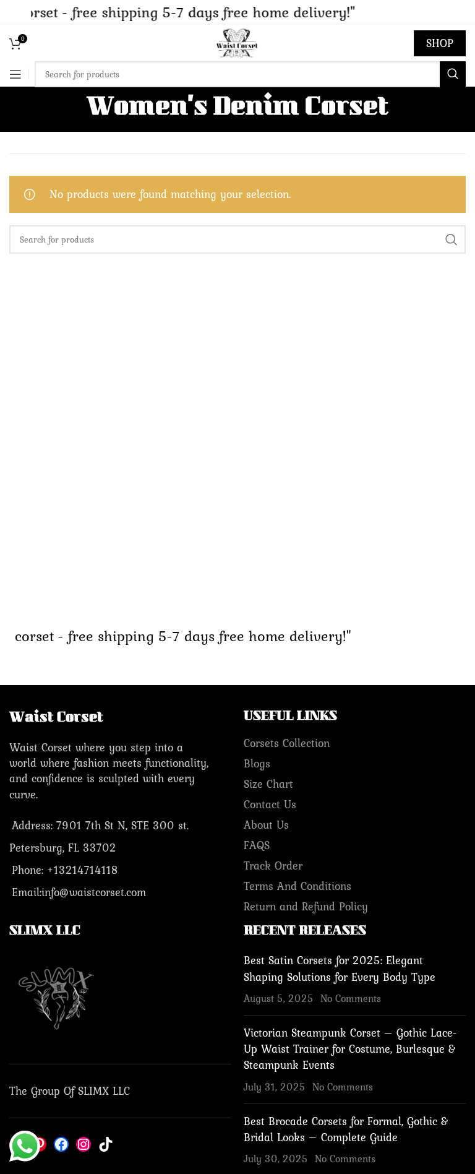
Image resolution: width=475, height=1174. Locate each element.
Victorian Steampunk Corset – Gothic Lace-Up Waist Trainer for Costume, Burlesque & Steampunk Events (350, 1048)
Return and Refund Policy (306, 906)
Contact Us (270, 804)
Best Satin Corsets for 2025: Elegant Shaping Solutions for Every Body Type (339, 968)
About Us (266, 824)
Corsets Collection (287, 743)
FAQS (257, 845)
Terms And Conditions (297, 886)
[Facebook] (61, 1144)
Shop (439, 43)
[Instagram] (83, 1144)
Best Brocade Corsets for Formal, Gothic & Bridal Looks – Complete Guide (346, 1129)
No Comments (350, 998)
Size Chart (268, 783)
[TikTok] (105, 1144)
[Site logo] (237, 41)
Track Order (273, 865)
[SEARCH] (453, 74)
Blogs (257, 763)
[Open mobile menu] (15, 74)
